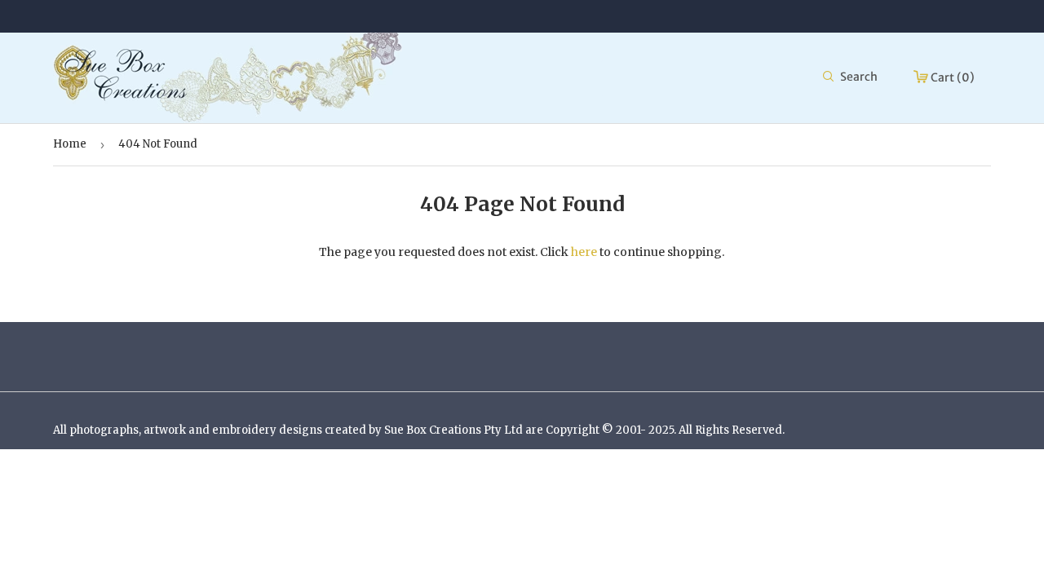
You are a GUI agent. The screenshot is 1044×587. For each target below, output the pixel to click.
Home (69, 144)
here (584, 252)
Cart (951, 77)
